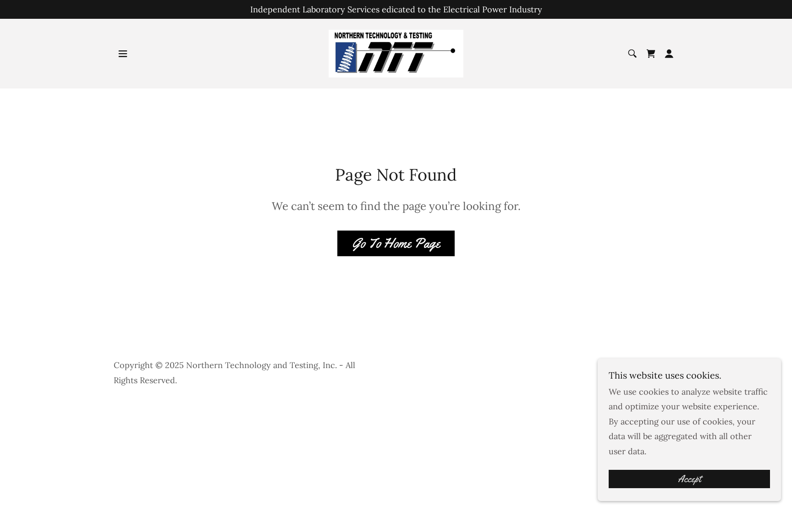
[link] (396, 53)
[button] (123, 53)
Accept (689, 479)
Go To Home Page (396, 243)
